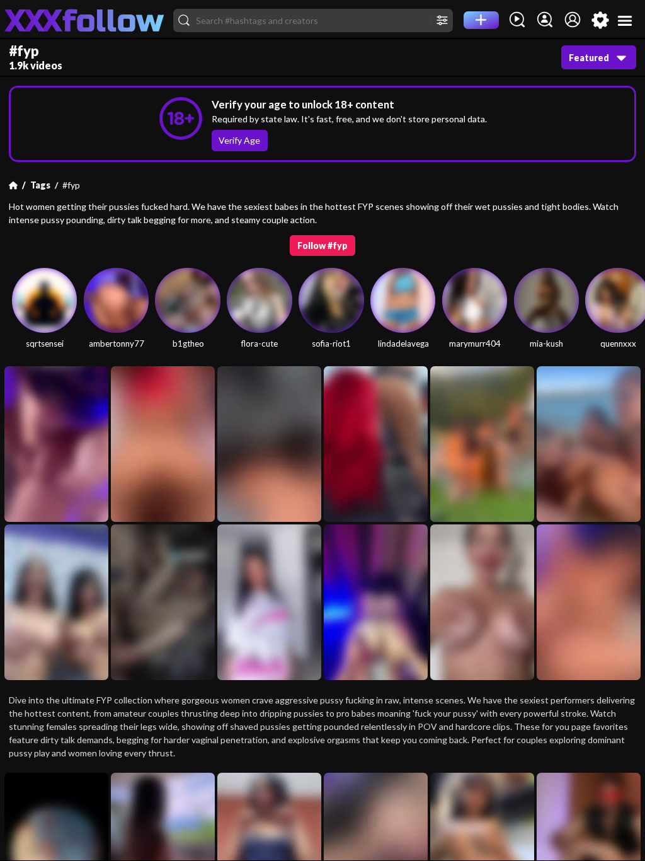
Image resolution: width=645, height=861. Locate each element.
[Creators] (544, 20)
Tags (40, 185)
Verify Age (239, 140)
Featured (589, 57)
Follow (322, 245)
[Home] (13, 185)
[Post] (481, 20)
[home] (84, 20)
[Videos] (517, 20)
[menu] (625, 20)
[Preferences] (600, 20)
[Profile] (572, 20)
